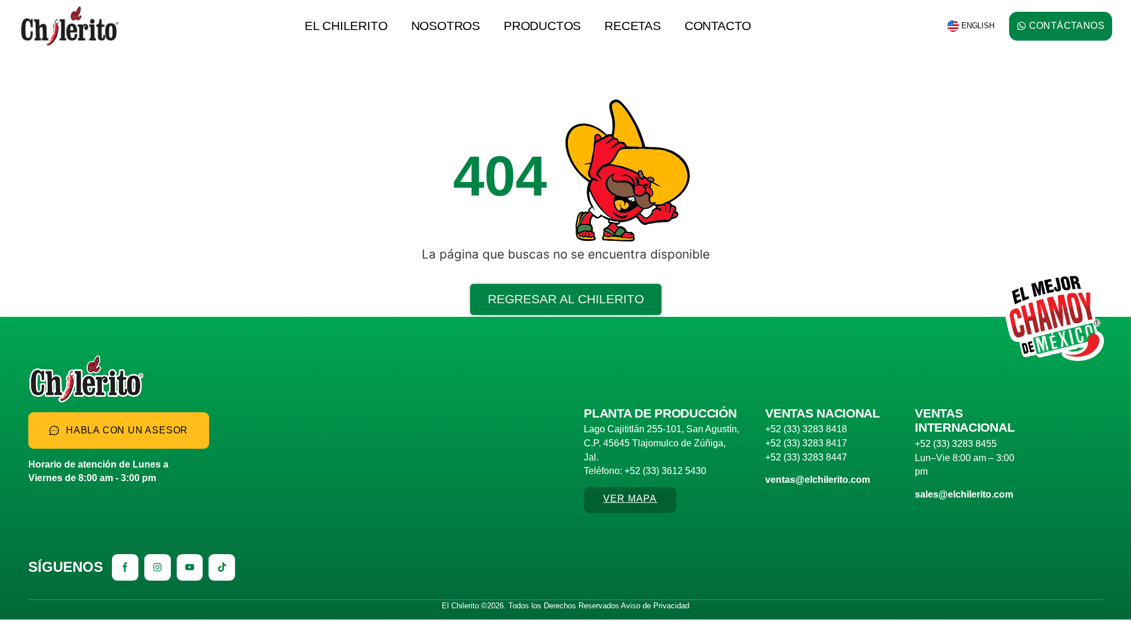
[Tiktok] (222, 567)
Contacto (717, 25)
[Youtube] (190, 567)
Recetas (632, 25)
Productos (542, 25)
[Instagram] (157, 567)
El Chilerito (346, 25)
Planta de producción (660, 413)
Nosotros (445, 25)
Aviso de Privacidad (655, 605)
